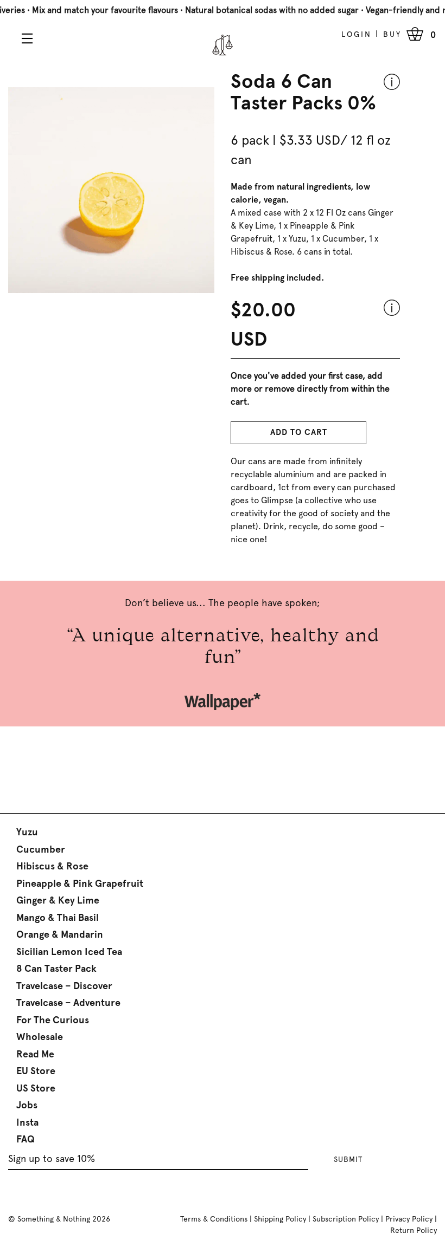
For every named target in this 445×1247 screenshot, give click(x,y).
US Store (35, 1088)
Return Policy (413, 1230)
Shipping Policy (280, 1218)
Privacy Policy (409, 1218)
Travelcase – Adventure (68, 1003)
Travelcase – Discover (64, 986)
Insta (27, 1122)
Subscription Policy (346, 1218)
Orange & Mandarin (59, 934)
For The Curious (52, 1020)
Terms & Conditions (213, 1218)
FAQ (25, 1139)
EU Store (35, 1071)
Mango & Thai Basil (57, 918)
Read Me (35, 1054)
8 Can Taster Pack (56, 969)
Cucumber (40, 849)
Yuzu (27, 832)
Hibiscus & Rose (52, 866)
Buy (392, 34)
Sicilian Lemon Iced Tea (69, 952)
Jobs (26, 1105)
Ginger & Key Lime (57, 900)
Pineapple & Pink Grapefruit (79, 883)
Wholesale (39, 1037)
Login (356, 34)
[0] (414, 34)
